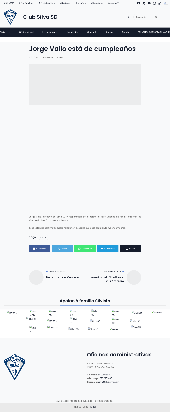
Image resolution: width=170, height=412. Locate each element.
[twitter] (143, 3)
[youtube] (149, 3)
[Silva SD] (10, 17)
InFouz (93, 406)
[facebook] (138, 3)
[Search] (156, 17)
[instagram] (154, 3)
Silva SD (43, 237)
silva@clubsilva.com (108, 382)
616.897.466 (106, 378)
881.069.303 (104, 374)
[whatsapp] (159, 3)
